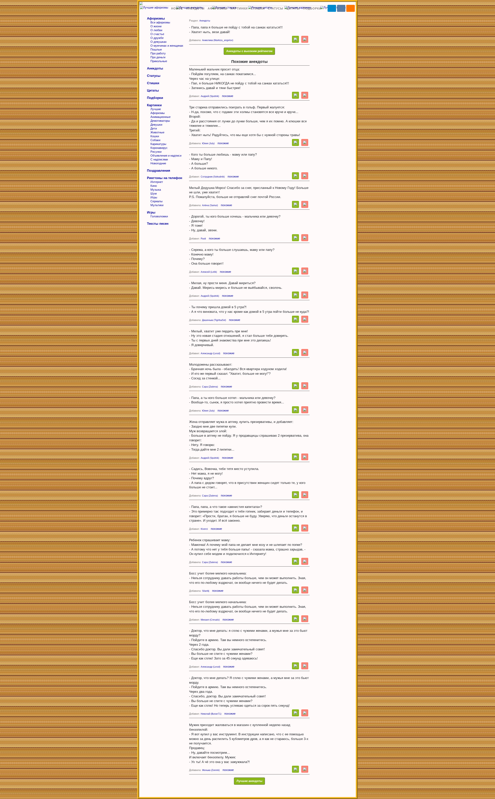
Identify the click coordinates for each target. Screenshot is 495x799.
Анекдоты (195, 8)
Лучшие (155, 109)
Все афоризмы (160, 22)
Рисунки (155, 151)
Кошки (154, 136)
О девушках (158, 41)
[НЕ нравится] (304, 39)
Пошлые (156, 49)
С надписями (159, 159)
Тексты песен (157, 223)
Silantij (205, 591)
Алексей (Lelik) (209, 272)
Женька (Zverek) (211, 770)
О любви (156, 30)
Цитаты (293, 8)
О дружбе (157, 37)
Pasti (203, 238)
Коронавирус (159, 147)
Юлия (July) (208, 143)
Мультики (156, 205)
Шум (153, 193)
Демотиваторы (160, 120)
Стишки (258, 8)
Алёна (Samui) (210, 205)
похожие (227, 96)
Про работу (158, 53)
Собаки (155, 140)
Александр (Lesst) (210, 353)
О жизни (155, 26)
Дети (153, 128)
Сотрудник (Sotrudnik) (213, 176)
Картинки (239, 8)
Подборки (312, 8)
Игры (153, 197)
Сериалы (156, 201)
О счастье (157, 34)
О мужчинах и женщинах (166, 45)
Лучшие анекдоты (249, 781)
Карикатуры (158, 144)
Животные (157, 132)
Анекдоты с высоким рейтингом (249, 51)
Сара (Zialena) (210, 386)
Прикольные (158, 61)
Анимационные (160, 116)
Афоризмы (217, 8)
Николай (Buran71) (211, 713)
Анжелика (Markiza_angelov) (217, 40)
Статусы (275, 8)
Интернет (156, 181)
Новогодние (158, 163)
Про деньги (157, 57)
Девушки (156, 124)
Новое (177, 8)
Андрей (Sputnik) (210, 96)
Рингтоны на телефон (164, 178)
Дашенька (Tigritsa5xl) (214, 320)
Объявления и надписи (165, 155)
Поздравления (158, 170)
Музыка (155, 189)
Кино (153, 185)
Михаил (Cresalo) (210, 619)
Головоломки (159, 216)
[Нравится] (295, 39)
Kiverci (204, 529)
